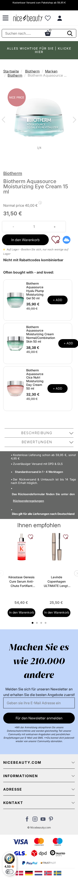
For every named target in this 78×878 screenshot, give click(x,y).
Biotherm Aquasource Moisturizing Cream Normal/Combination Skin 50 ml (40, 334)
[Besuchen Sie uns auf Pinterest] (51, 820)
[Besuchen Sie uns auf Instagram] (35, 820)
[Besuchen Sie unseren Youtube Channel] (43, 820)
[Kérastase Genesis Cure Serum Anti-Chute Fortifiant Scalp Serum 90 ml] (21, 547)
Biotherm (32, 71)
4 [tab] (46, 623)
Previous (4, 120)
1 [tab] (32, 623)
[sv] (58, 873)
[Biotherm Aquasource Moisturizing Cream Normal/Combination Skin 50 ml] (15, 343)
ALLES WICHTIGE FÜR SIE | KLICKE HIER (39, 50)
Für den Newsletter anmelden (39, 718)
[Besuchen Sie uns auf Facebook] (27, 820)
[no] (49, 873)
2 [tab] (37, 623)
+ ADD (57, 300)
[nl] (39, 873)
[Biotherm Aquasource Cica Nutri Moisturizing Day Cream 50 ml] (15, 388)
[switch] (9, 871)
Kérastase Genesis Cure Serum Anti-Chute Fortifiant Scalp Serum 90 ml (21, 581)
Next (73, 120)
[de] (30, 873)
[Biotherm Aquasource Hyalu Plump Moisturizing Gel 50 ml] (15, 300)
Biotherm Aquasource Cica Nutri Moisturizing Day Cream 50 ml (35, 379)
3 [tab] (41, 623)
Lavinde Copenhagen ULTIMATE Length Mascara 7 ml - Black (57, 581)
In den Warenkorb (25, 240)
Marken (51, 71)
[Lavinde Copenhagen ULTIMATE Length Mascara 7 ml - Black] (56, 547)
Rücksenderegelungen (28, 501)
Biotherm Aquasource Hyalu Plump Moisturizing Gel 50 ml (35, 291)
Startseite (11, 71)
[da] (20, 873)
